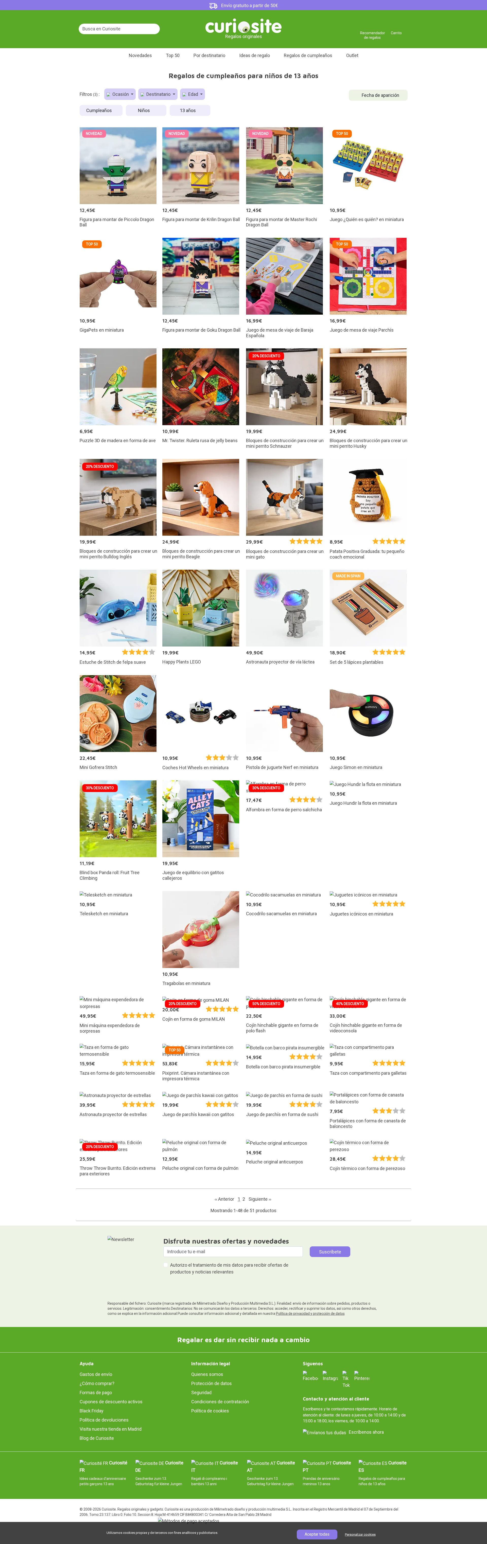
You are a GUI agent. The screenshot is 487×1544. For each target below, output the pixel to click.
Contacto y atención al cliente (336, 1399)
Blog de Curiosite (97, 1438)
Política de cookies (210, 1410)
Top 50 (173, 55)
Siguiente (260, 1199)
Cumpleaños (99, 110)
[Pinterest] (362, 1375)
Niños (144, 110)
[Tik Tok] (346, 1379)
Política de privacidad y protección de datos (310, 1314)
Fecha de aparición (380, 95)
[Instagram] (330, 1375)
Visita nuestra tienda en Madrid (111, 1429)
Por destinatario (209, 55)
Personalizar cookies (360, 1534)
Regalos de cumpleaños (308, 55)
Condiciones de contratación (220, 1401)
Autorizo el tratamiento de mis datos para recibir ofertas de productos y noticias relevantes (229, 1268)
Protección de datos (211, 1383)
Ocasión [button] (120, 94)
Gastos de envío (96, 1374)
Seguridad (201, 1392)
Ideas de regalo (254, 55)
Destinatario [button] (158, 94)
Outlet (352, 55)
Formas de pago (96, 1392)
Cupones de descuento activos (111, 1401)
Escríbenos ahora (366, 1432)
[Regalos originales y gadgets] (243, 25)
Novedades (140, 55)
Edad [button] (193, 94)
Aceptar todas (317, 1534)
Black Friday (91, 1410)
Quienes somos (207, 1374)
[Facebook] (310, 1375)
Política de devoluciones (104, 1420)
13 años (188, 110)
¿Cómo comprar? (97, 1383)
